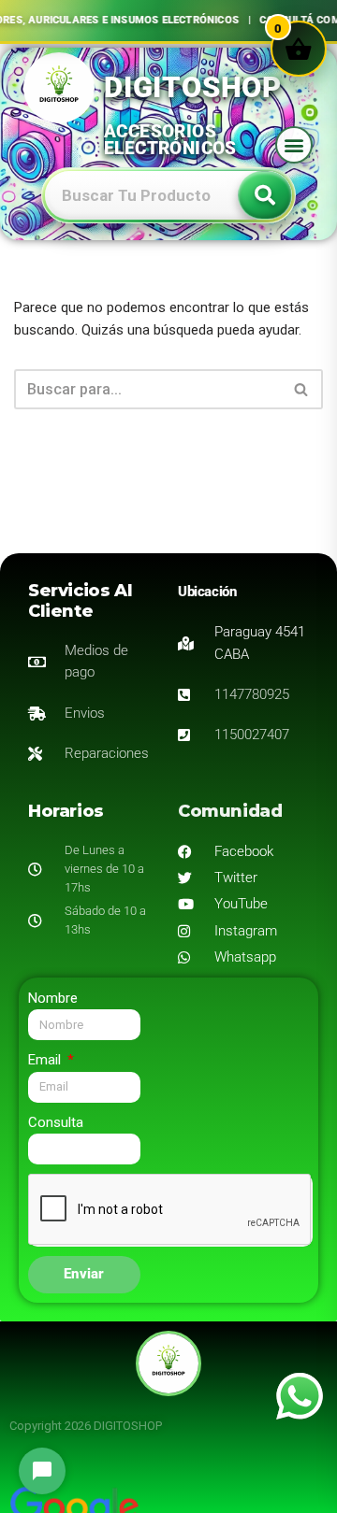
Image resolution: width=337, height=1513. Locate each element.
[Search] (265, 195)
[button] (294, 145)
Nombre (53, 998)
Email (46, 1059)
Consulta (55, 1122)
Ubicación (207, 591)
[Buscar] (302, 389)
